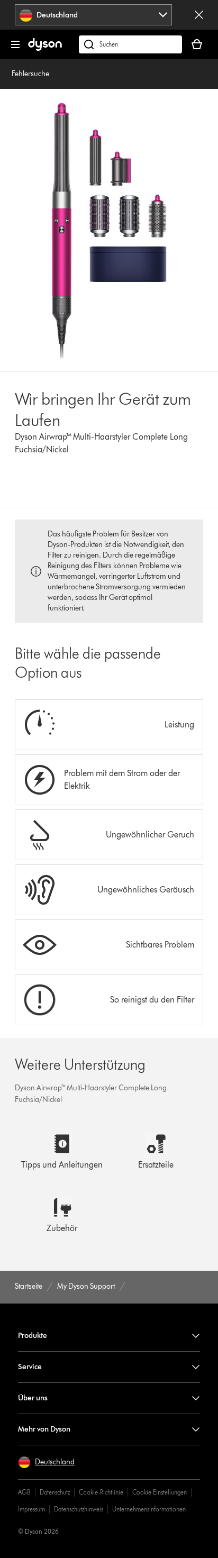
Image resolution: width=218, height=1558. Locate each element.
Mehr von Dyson (44, 1429)
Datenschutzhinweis (78, 1509)
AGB (24, 1492)
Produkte (32, 1335)
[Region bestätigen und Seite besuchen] (199, 15)
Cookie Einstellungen (159, 1492)
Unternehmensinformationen (149, 1509)
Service (30, 1366)
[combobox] (93, 14)
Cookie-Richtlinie (101, 1492)
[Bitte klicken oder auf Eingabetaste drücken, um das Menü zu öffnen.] (15, 44)
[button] (46, 1462)
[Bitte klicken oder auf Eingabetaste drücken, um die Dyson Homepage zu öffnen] (45, 48)
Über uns (33, 1397)
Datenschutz (55, 1492)
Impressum (31, 1509)
